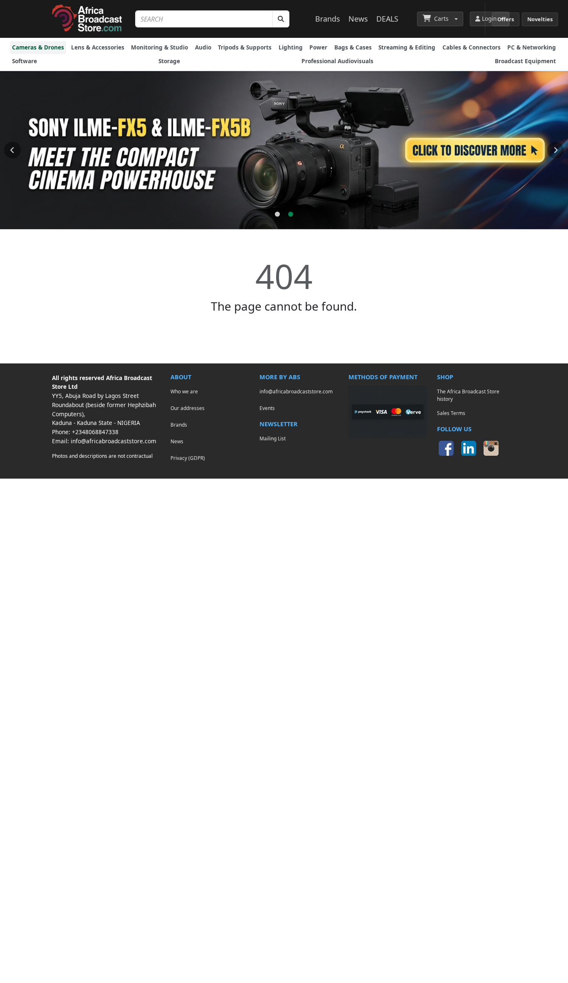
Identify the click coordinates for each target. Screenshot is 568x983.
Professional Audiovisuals (337, 61)
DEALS (387, 19)
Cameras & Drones (38, 47)
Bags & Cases (353, 47)
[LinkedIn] (468, 448)
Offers (505, 19)
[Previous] (12, 150)
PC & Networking (531, 47)
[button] (440, 19)
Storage (169, 61)
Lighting (291, 47)
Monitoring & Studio (159, 47)
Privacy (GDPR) (187, 457)
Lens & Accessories (97, 47)
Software (24, 61)
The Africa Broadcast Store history (468, 395)
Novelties (540, 19)
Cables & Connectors (471, 47)
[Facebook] (446, 448)
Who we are (184, 391)
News (358, 19)
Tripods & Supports (245, 47)
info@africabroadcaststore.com (113, 441)
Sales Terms (451, 413)
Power (318, 47)
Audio (203, 47)
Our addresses (187, 408)
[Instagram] (491, 448)
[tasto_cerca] (280, 18)
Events (267, 408)
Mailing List (272, 438)
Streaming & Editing (406, 47)
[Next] (555, 150)
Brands (327, 19)
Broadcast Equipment (525, 61)
